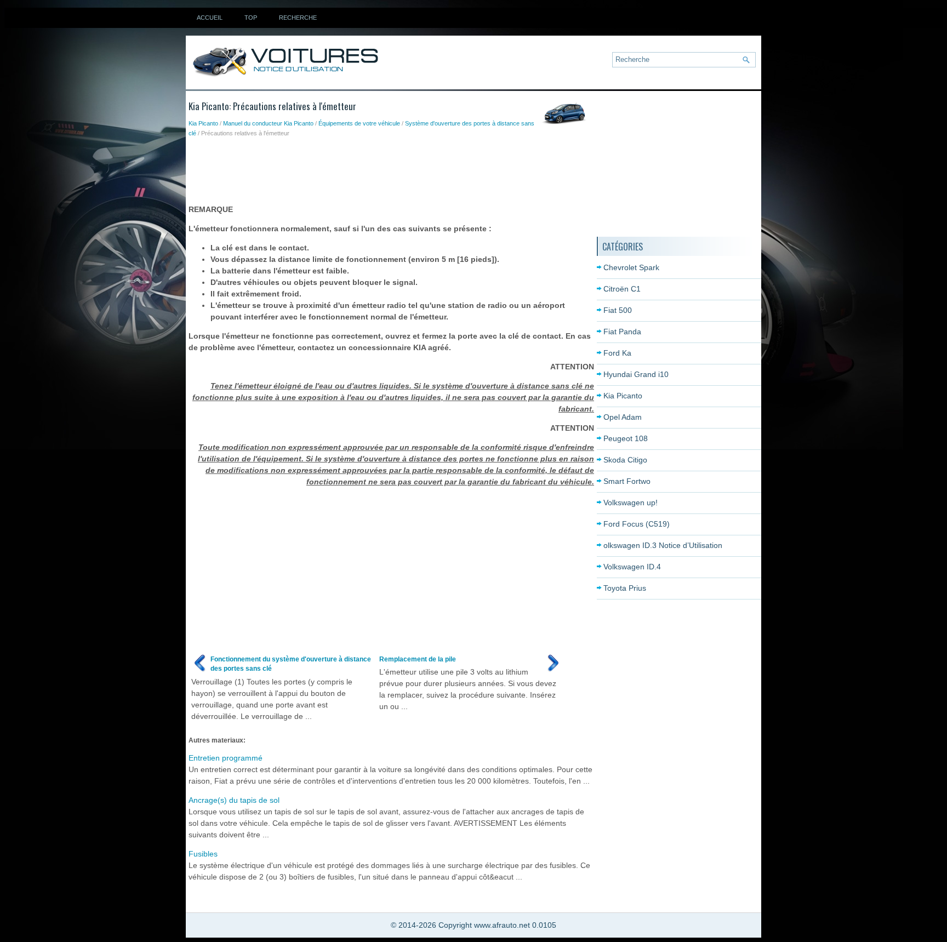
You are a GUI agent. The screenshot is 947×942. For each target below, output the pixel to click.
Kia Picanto (203, 123)
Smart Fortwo (627, 481)
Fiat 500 (617, 310)
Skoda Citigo (625, 459)
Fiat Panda (622, 331)
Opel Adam (622, 417)
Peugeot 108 (625, 438)
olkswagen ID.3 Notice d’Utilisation (662, 545)
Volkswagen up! (630, 502)
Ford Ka (617, 353)
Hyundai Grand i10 (636, 374)
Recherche (298, 17)
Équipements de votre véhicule (359, 123)
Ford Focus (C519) (636, 523)
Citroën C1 (622, 288)
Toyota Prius (624, 588)
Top (250, 17)
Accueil (210, 17)
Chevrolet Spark (631, 267)
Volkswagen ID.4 (632, 566)
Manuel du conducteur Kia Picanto (268, 123)
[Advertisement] (388, 168)
